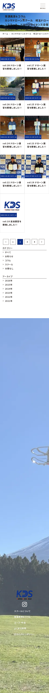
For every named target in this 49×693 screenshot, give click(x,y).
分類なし (9, 268)
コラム (13, 59)
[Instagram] (24, 604)
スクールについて (22, 611)
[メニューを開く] (43, 6)
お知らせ (9, 256)
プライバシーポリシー (24, 634)
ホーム (5, 33)
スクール (38, 98)
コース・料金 (20, 622)
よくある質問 (20, 628)
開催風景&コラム (22, 616)
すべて (8, 252)
